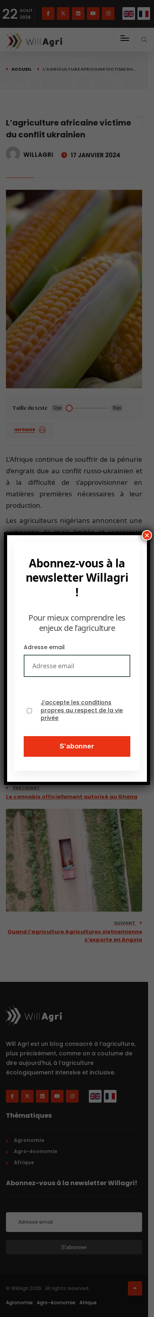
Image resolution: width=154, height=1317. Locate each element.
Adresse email (44, 647)
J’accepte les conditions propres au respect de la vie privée (82, 710)
